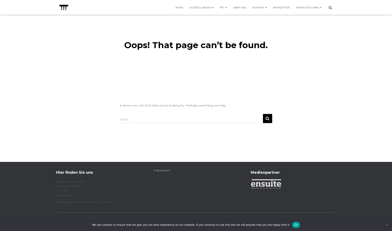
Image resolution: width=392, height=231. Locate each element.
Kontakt (258, 7)
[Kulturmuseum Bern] (64, 7)
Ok (296, 224)
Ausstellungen (200, 7)
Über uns (239, 7)
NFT (222, 7)
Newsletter (281, 7)
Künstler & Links (308, 7)
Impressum (162, 170)
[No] (387, 225)
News (179, 7)
